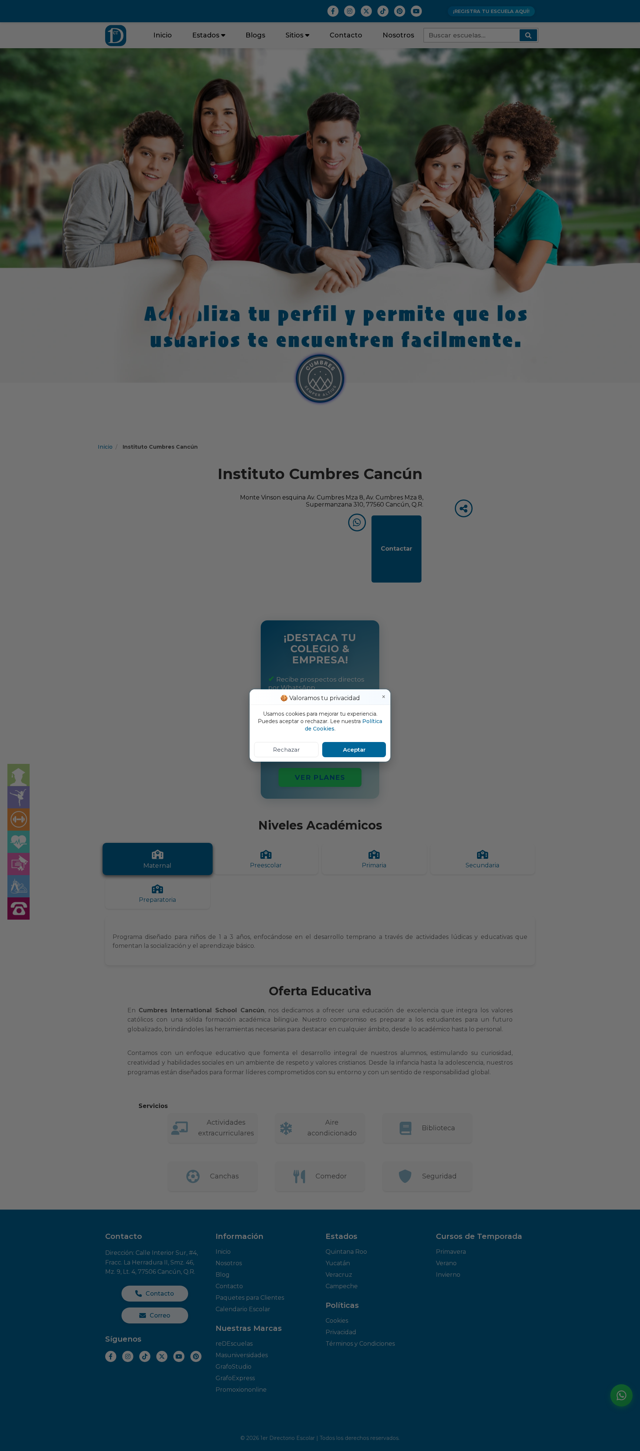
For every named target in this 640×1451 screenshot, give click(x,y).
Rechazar (286, 749)
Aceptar (354, 749)
